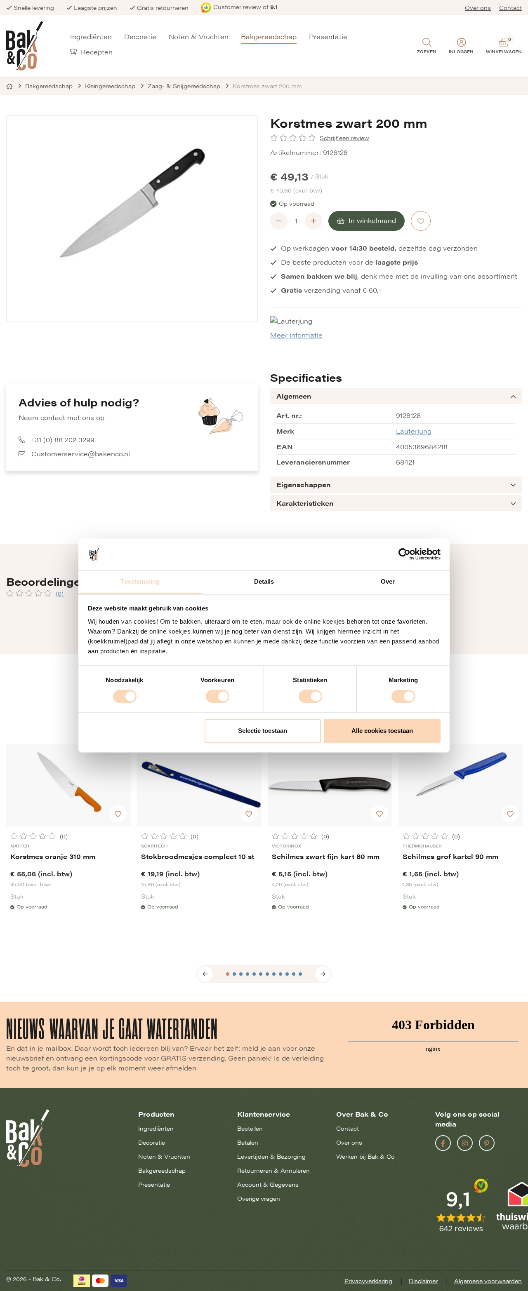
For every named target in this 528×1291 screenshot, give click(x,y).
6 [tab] (260, 974)
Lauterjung (413, 431)
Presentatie (328, 37)
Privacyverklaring (368, 1281)
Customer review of (245, 6)
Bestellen (250, 1128)
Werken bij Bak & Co (365, 1156)
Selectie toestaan (262, 730)
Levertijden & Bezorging (271, 1156)
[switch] (217, 696)
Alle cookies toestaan (382, 730)
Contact (510, 7)
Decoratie (140, 37)
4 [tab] (247, 974)
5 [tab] (254, 974)
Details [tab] (264, 581)
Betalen (247, 1142)
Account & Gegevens (268, 1184)
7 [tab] (267, 974)
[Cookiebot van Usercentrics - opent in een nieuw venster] (404, 554)
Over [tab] (388, 581)
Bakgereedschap (269, 37)
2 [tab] (234, 974)
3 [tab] (241, 974)
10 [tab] (287, 974)
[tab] (396, 396)
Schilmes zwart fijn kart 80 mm (326, 856)
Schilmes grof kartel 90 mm (450, 856)
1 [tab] (227, 974)
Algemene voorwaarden (488, 1281)
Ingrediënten (91, 37)
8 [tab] (274, 974)
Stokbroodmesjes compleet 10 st (197, 856)
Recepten (96, 52)
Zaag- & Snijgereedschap (184, 86)
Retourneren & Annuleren (273, 1170)
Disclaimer (423, 1281)
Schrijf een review (344, 137)
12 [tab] (300, 974)
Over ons (478, 7)
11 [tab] (293, 974)
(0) (60, 593)
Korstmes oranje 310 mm (52, 856)
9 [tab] (280, 974)
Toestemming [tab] (140, 581)
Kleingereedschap (110, 86)
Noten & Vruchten (199, 37)
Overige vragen (258, 1198)
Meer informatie (296, 335)
